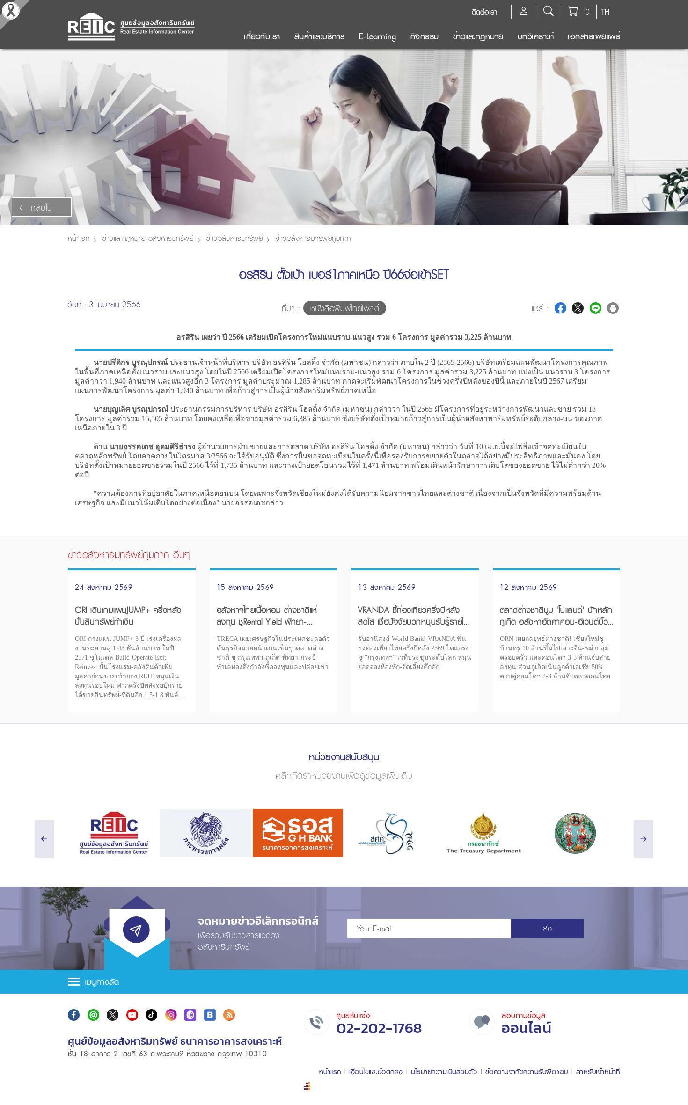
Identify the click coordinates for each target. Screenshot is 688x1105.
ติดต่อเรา (484, 12)
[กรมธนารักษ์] (482, 833)
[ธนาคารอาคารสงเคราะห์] (298, 833)
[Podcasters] (190, 1015)
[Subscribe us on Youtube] (132, 1015)
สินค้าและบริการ (319, 36)
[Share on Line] (595, 308)
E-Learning (377, 36)
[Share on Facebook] (560, 308)
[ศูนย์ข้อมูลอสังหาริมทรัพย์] (113, 833)
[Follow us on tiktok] (151, 1015)
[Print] (613, 308)
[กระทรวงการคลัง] (205, 833)
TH (605, 12)
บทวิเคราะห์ (536, 36)
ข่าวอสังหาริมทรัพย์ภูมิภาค (313, 238)
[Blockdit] (210, 1015)
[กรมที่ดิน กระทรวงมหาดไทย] (575, 833)
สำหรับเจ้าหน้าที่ (598, 1071)
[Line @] (93, 1015)
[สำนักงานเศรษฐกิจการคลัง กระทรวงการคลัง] (390, 833)
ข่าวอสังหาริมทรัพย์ (234, 238)
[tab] (344, 982)
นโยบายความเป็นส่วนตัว (444, 1071)
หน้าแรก (78, 238)
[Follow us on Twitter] (112, 1015)
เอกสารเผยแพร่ (594, 36)
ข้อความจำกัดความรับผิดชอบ (526, 1071)
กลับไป (41, 207)
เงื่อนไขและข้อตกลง (376, 1071)
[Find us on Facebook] (74, 1015)
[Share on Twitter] (578, 308)
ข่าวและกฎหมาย (478, 36)
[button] (344, 982)
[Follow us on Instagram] (171, 1015)
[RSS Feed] (229, 1015)
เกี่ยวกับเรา (262, 36)
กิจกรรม (424, 36)
